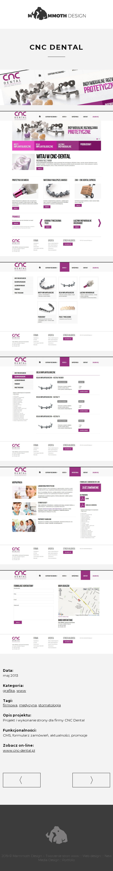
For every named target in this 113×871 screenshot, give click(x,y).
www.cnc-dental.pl (19, 750)
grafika (9, 690)
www (21, 690)
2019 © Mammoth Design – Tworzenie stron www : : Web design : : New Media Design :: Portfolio (56, 858)
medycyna (28, 705)
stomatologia (50, 705)
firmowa (10, 705)
